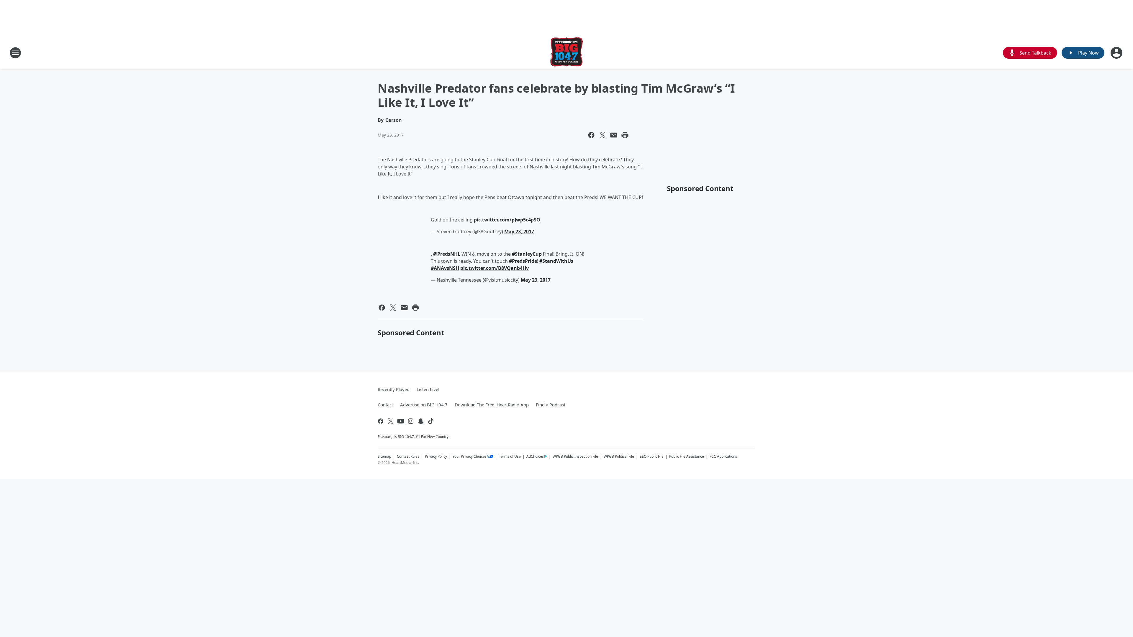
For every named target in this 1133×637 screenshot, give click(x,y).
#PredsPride (523, 261)
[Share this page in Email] (614, 135)
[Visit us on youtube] (400, 421)
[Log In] (1117, 53)
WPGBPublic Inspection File (575, 456)
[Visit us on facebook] (380, 421)
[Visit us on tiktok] (430, 421)
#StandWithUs (556, 261)
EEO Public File (652, 456)
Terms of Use (510, 456)
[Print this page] (625, 135)
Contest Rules (408, 456)
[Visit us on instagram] (410, 421)
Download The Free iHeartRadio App (492, 405)
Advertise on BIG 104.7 (424, 405)
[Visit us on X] (390, 421)
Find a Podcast (550, 405)
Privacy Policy (436, 456)
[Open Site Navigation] (15, 53)
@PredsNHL (446, 254)
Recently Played (394, 389)
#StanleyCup (527, 254)
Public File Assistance (686, 456)
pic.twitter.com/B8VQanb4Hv (494, 268)
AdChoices (535, 456)
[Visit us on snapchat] (420, 421)
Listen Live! (428, 389)
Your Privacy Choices (470, 456)
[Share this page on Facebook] (591, 135)
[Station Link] (566, 52)
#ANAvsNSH (445, 268)
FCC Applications (723, 456)
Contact (385, 405)
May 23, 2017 (519, 231)
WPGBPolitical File (619, 456)
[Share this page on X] (602, 135)
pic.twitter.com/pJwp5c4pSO (507, 219)
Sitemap (384, 456)
